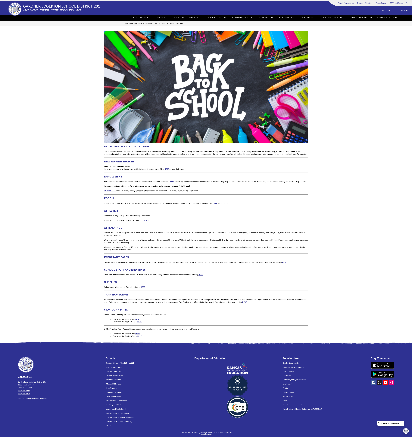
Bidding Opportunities (291, 363)
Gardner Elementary (113, 371)
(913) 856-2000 (24, 391)
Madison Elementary (113, 380)
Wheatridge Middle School (116, 409)
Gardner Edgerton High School (117, 413)
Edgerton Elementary (114, 367)
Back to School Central (172, 23)
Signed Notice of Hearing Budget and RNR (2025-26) (302, 409)
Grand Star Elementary (114, 375)
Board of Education (364, 3)
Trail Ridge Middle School (115, 405)
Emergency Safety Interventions (294, 380)
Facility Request (289, 392)
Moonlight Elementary (114, 384)
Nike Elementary (112, 388)
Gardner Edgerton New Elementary (119, 421)
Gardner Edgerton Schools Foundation (120, 417)
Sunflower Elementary (114, 392)
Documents (287, 375)
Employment (287, 384)
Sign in (404, 11)
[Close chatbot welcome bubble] (378, 422)
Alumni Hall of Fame (242, 18)
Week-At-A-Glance (346, 3)
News (285, 401)
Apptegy (210, 434)
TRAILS (109, 426)
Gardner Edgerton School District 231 (141, 23)
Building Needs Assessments (293, 367)
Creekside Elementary (114, 396)
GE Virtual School (397, 3)
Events (285, 388)
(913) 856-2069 (24, 394)
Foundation (178, 18)
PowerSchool (381, 3)
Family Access (288, 396)
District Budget (288, 371)
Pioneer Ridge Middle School (116, 401)
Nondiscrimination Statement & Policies (32, 398)
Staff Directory (141, 18)
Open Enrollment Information (293, 405)
